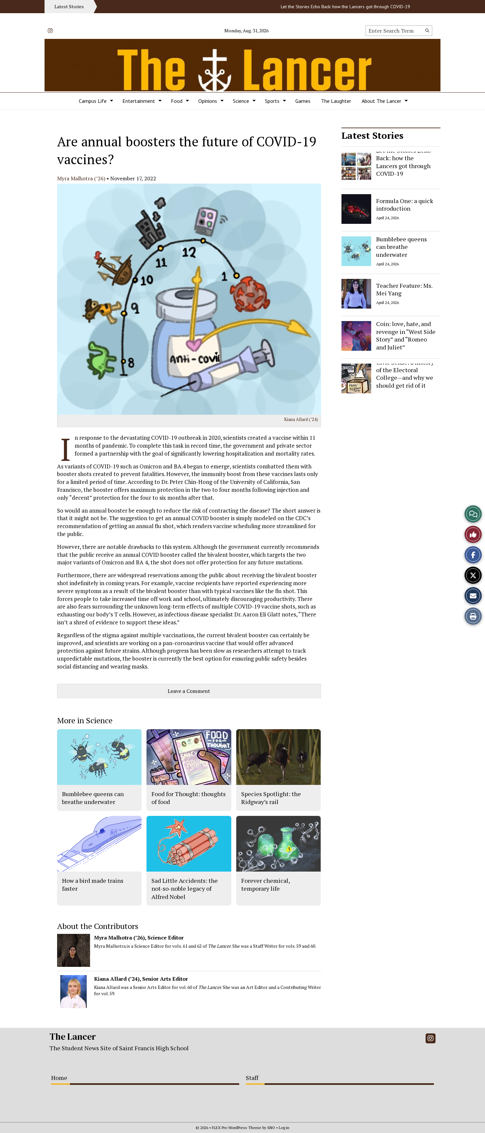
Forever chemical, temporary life (265, 884)
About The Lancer (381, 101)
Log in (284, 1127)
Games (302, 101)
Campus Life (93, 101)
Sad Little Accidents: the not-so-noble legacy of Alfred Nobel (184, 889)
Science (241, 101)
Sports (272, 101)
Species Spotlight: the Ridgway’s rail (271, 798)
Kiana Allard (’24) (301, 419)
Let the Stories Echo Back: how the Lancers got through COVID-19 (326, 7)
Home (59, 1078)
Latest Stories (372, 135)
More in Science (85, 720)
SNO (271, 1127)
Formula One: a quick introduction (404, 204)
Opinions (207, 101)
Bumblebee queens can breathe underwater (401, 246)
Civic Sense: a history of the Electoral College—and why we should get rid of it (405, 373)
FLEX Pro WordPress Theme (236, 1127)
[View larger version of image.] (189, 299)
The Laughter (336, 101)
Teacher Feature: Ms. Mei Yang (404, 289)
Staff (252, 1078)
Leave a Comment (189, 691)
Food (176, 101)
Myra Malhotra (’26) (81, 178)
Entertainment (138, 101)
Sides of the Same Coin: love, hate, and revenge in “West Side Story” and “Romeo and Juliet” (406, 331)
